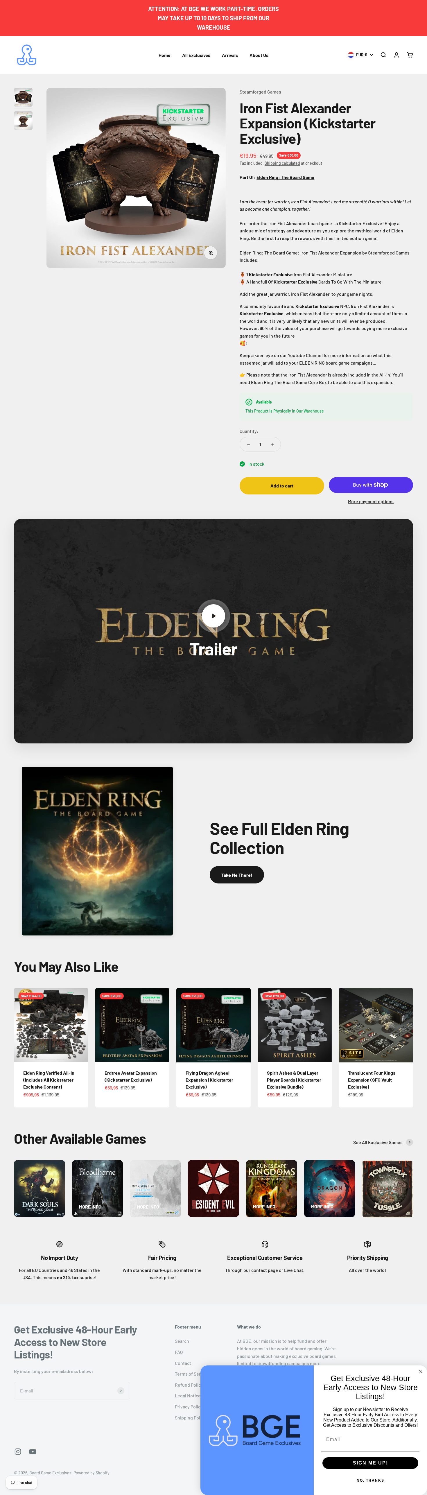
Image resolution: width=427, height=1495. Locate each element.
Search (182, 1341)
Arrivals (230, 55)
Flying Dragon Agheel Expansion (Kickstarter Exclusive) (209, 1079)
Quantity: (249, 431)
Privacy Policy (189, 1406)
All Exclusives (196, 55)
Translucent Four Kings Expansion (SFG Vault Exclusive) (371, 1079)
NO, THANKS (370, 1480)
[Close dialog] (420, 1371)
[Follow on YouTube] (33, 1451)
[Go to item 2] (23, 121)
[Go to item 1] (23, 98)
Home (165, 55)
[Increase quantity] (272, 444)
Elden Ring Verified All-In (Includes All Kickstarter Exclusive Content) (48, 1079)
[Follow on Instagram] (18, 1451)
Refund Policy (189, 1385)
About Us (259, 55)
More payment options (371, 501)
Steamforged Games (260, 91)
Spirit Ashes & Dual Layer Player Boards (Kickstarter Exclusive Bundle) (294, 1079)
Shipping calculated (282, 163)
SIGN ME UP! (370, 1462)
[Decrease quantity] (248, 444)
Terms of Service (192, 1373)
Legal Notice (188, 1395)
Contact (183, 1363)
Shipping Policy (190, 1417)
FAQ (179, 1352)
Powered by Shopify (91, 1472)
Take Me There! (236, 875)
